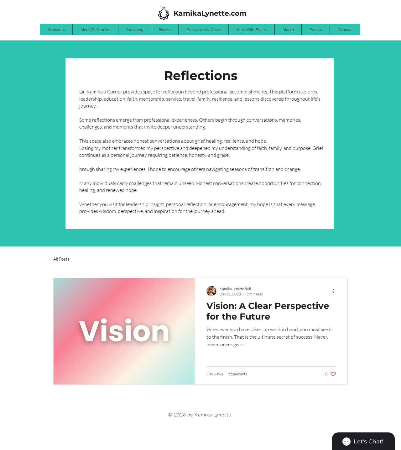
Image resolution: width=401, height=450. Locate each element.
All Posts (61, 259)
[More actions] (335, 291)
